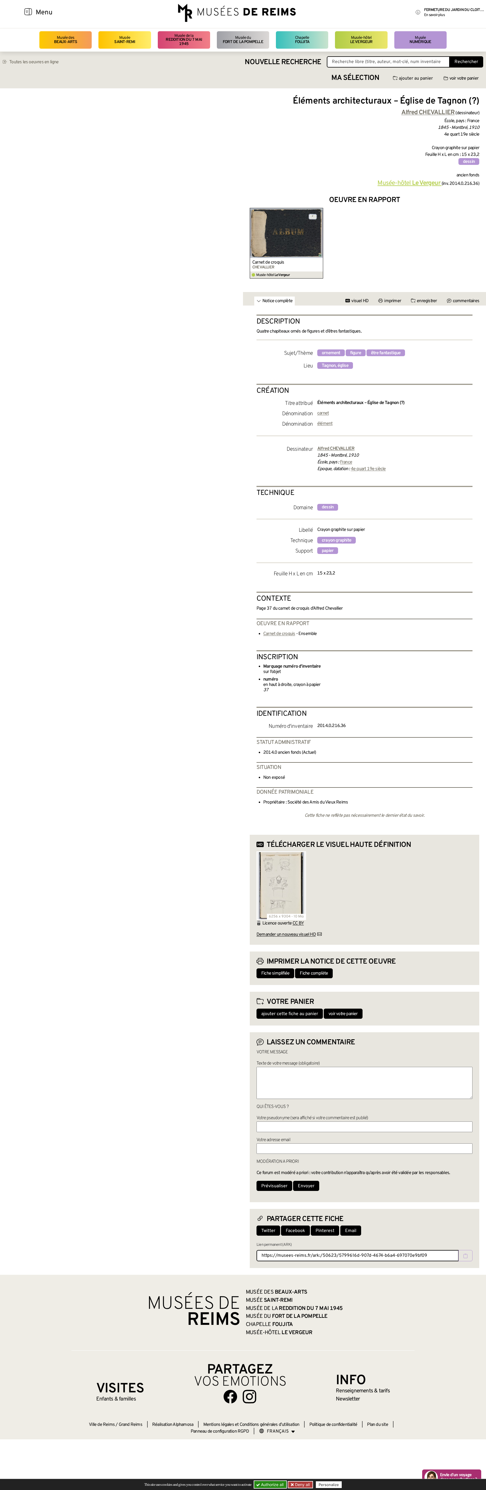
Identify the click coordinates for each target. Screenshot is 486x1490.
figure (355, 353)
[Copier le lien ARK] (465, 1255)
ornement (331, 353)
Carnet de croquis (268, 262)
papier (328, 551)
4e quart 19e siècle (368, 469)
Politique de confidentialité (333, 1425)
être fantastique (385, 353)
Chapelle (302, 39)
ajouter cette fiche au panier (289, 1014)
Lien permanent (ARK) (274, 1244)
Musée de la (184, 40)
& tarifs (363, 1391)
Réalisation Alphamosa (172, 1425)
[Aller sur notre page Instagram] (249, 1396)
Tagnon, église (335, 366)
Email (350, 1231)
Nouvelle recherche (283, 62)
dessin (469, 162)
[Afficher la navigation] (28, 12)
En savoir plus (434, 15)
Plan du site (377, 1425)
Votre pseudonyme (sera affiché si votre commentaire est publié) (312, 1118)
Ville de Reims (102, 1425)
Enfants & (116, 1399)
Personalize (329, 1484)
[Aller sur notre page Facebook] (230, 1396)
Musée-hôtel (361, 39)
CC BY (298, 923)
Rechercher (466, 62)
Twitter (268, 1231)
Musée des (65, 39)
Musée (124, 39)
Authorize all (272, 1484)
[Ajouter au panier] (320, 211)
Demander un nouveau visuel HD (286, 934)
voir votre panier (463, 78)
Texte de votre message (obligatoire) (288, 1063)
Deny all (302, 1484)
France (346, 462)
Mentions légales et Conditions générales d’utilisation (251, 1425)
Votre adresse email (273, 1140)
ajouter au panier (416, 78)
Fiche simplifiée (275, 973)
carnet (323, 413)
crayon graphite (336, 540)
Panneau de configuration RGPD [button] (220, 1431)
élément (324, 424)
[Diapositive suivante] (474, 243)
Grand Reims (130, 1425)
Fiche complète (314, 973)
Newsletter (348, 1399)
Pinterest (325, 1231)
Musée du (243, 39)
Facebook (295, 1231)
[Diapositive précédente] (254, 243)
